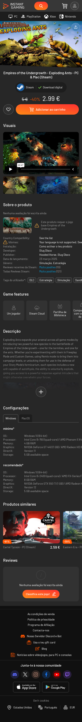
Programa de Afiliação (41, 625)
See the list (46, 238)
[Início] (13, 6)
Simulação (45, 263)
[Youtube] (57, 674)
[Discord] (15, 674)
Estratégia (59, 263)
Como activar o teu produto (55, 246)
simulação (63, 280)
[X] (25, 674)
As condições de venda (41, 614)
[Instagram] (36, 674)
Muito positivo (47, 267)
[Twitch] (67, 674)
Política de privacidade (41, 619)
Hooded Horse (47, 254)
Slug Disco (45, 250)
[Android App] (55, 687)
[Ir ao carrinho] (64, 6)
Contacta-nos (41, 630)
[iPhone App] (26, 687)
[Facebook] (46, 674)
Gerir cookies (41, 700)
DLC (31, 280)
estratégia (46, 280)
